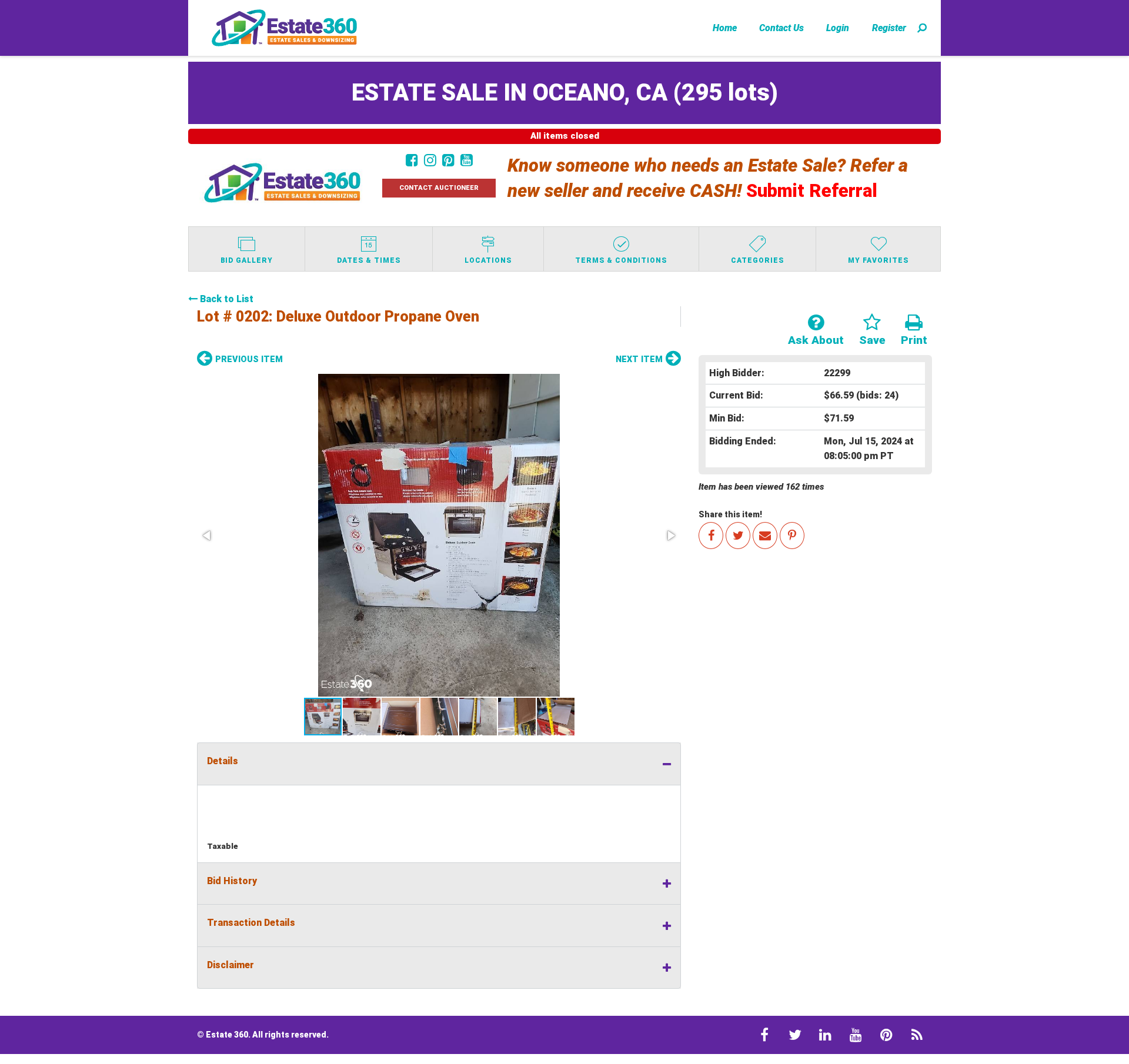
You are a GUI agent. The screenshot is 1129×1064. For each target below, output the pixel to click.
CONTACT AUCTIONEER (439, 188)
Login (837, 28)
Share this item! (730, 514)
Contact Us (781, 28)
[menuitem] (725, 27)
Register (889, 28)
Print (914, 340)
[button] (439, 535)
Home (725, 28)
